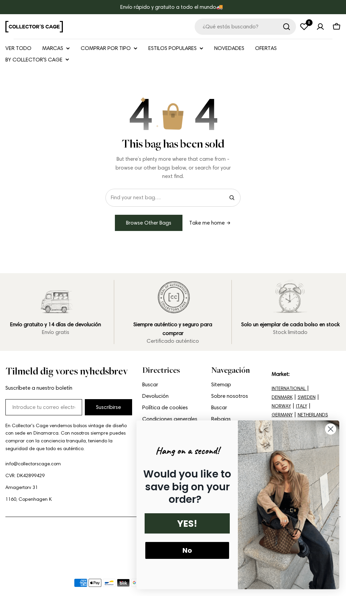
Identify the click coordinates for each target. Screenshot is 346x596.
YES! (187, 523)
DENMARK (282, 397)
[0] (304, 27)
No (187, 550)
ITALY (301, 406)
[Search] (231, 197)
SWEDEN (307, 397)
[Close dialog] (331, 429)
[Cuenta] (320, 27)
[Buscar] (286, 27)
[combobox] (245, 27)
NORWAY (281, 406)
